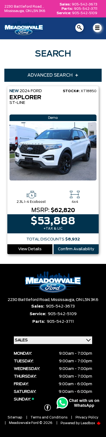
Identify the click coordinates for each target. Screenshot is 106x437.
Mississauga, (15, 11)
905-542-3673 (84, 4)
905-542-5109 (84, 13)
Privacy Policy (87, 417)
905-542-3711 (85, 8)
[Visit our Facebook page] (47, 407)
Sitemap (15, 417)
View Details (30, 249)
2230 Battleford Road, (29, 300)
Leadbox (88, 423)
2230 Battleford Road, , (24, 6)
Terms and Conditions (48, 417)
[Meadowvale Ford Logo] (23, 28)
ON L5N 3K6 (35, 11)
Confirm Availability (76, 249)
